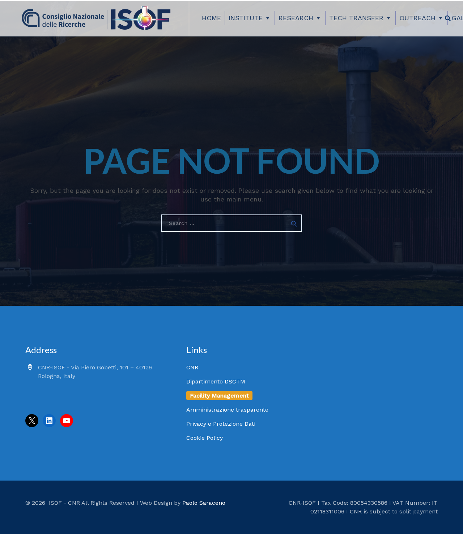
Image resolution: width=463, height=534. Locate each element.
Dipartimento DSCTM (215, 381)
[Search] (447, 18)
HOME (211, 18)
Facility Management (219, 395)
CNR (192, 367)
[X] (31, 420)
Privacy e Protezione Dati (220, 423)
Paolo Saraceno (203, 502)
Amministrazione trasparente (227, 409)
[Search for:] (231, 223)
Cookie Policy (204, 437)
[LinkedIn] (49, 420)
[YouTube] (66, 420)
